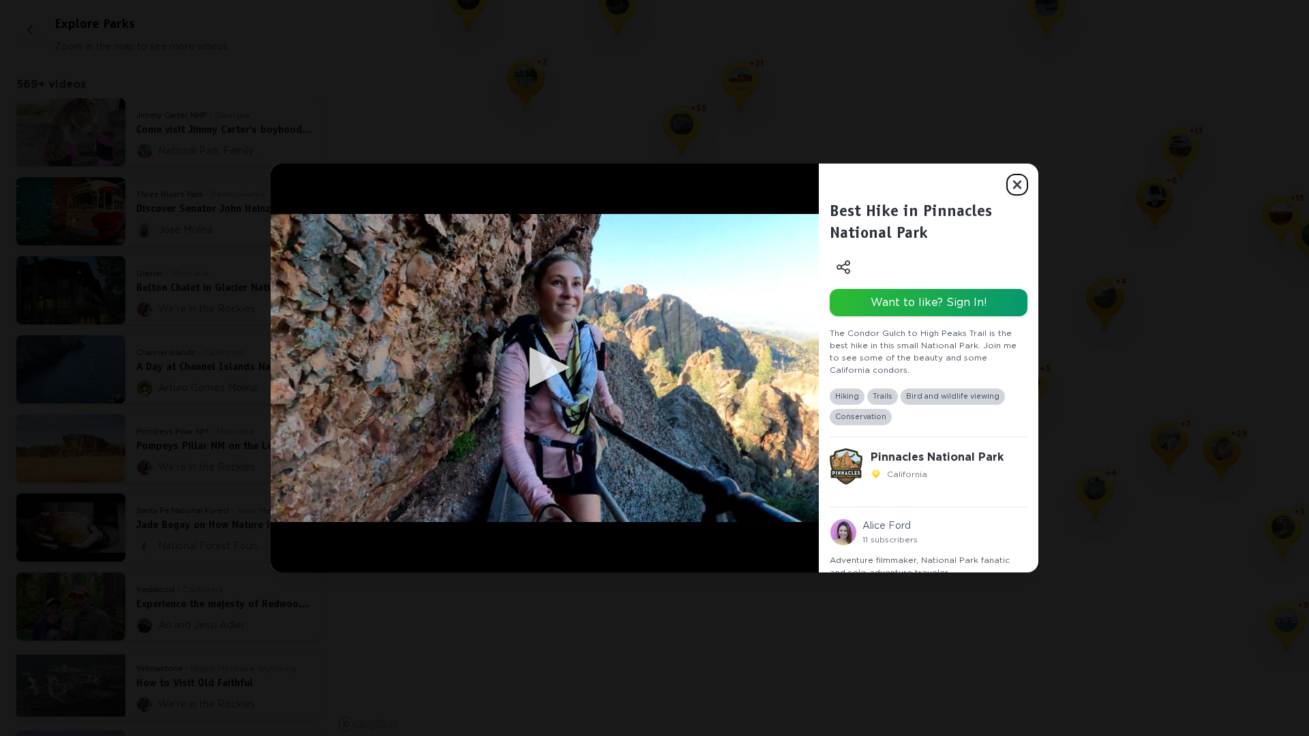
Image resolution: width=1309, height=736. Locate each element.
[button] (545, 367)
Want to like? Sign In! (929, 302)
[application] (545, 368)
